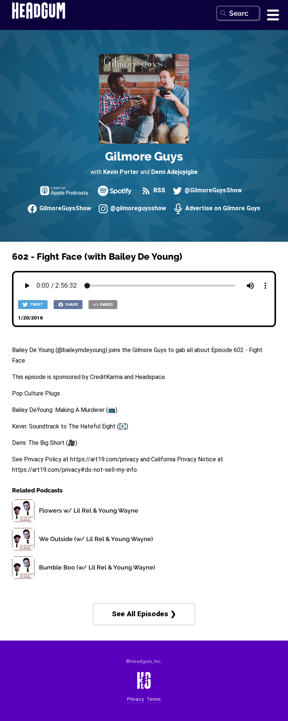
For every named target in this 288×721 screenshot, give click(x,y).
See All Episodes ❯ (144, 614)
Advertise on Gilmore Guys (222, 208)
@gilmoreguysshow (137, 208)
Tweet (36, 304)
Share (71, 304)
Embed (106, 304)
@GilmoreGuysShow (212, 190)
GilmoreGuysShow (64, 208)
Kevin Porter (121, 171)
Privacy (135, 699)
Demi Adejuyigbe (174, 171)
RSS (158, 190)
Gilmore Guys (144, 156)
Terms (154, 699)
